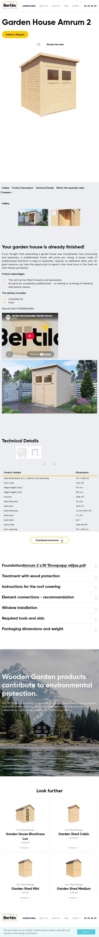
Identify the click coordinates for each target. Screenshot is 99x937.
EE (85, 6)
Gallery (5, 187)
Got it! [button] (86, 932)
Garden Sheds (29, 6)
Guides (75, 6)
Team (66, 6)
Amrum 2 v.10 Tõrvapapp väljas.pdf (54, 565)
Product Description (22, 187)
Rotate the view (55, 44)
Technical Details (45, 187)
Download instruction (47, 540)
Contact (56, 6)
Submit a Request (15, 34)
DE (89, 6)
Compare (6, 192)
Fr (95, 6)
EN (92, 6)
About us (43, 6)
